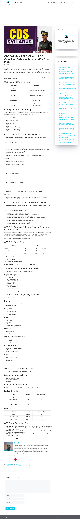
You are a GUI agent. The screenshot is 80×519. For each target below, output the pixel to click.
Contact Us (51, 517)
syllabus (17, 464)
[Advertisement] (40, 15)
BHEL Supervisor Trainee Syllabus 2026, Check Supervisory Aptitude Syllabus (21, 465)
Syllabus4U (17, 3)
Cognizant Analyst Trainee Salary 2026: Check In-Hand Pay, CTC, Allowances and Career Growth (66, 97)
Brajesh (16, 443)
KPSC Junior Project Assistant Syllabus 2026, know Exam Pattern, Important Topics (66, 125)
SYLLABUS (53, 2)
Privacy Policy (57, 517)
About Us (46, 517)
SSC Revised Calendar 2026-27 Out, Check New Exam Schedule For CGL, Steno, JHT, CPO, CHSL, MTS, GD (67, 141)
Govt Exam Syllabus (10, 464)
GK (69, 2)
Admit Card (62, 2)
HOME (47, 2)
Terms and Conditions (71, 517)
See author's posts (20, 456)
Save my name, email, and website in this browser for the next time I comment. (25, 505)
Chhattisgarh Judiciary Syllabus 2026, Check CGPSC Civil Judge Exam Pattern (21, 467)
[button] (74, 3)
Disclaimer (64, 517)
